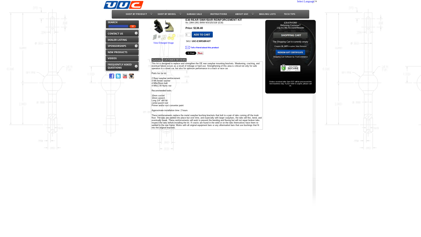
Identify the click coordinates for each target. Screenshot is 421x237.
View (297, 46)
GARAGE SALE (194, 14)
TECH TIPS (289, 14)
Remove (303, 46)
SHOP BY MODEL (167, 14)
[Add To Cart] (202, 37)
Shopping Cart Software (282, 57)
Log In (280, 27)
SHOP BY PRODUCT (136, 14)
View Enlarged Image (163, 43)
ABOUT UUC (241, 14)
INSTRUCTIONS (218, 14)
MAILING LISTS (267, 14)
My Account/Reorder (294, 27)
